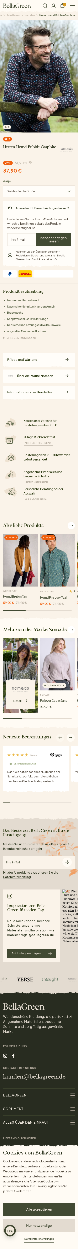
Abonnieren (67, 862)
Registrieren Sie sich (28, 255)
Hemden (30, 15)
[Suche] (45, 5)
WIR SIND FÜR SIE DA (36, 499)
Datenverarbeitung (17, 877)
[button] (71, 737)
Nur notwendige (39, 1225)
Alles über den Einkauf (38, 443)
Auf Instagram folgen (26, 953)
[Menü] (71, 5)
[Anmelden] (53, 5)
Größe (7, 181)
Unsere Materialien (36, 482)
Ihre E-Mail (13, 862)
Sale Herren (13, 15)
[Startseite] (17, 5)
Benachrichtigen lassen (53, 239)
